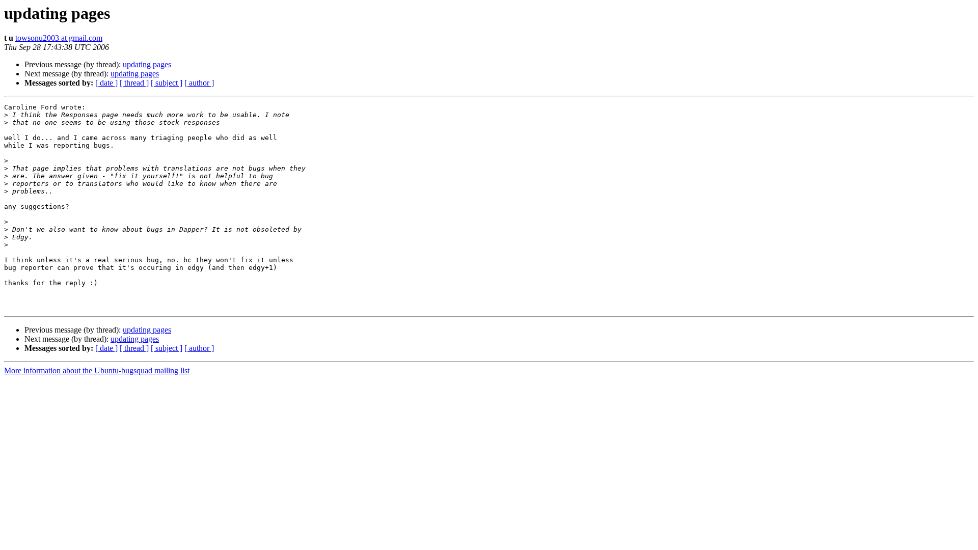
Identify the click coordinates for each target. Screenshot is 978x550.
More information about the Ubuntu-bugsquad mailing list (96, 370)
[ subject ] (166, 82)
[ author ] (199, 82)
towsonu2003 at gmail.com (58, 38)
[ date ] (106, 82)
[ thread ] (134, 82)
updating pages (147, 64)
